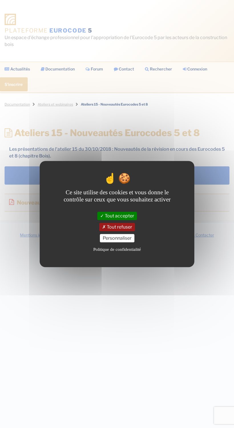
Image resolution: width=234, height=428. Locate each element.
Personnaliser (117, 238)
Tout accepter (119, 216)
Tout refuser (119, 227)
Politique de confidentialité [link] (117, 249)
